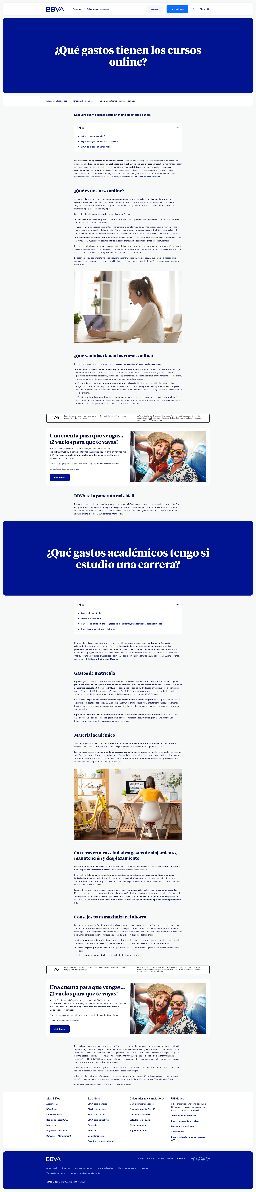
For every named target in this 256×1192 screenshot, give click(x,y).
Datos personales (83, 1168)
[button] (154, 9)
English (160, 1158)
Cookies (66, 1168)
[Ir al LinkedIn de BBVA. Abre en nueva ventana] (203, 1158)
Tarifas (144, 1168)
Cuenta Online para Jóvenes (146, 177)
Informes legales (105, 1168)
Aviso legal (51, 1168)
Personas (77, 9)
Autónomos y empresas (98, 9)
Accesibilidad (177, 1131)
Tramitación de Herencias (183, 1115)
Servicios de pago (127, 1168)
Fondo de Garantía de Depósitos (166, 416)
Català (150, 1158)
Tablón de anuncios (55, 1173)
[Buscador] (194, 9)
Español (140, 1158)
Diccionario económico (182, 1126)
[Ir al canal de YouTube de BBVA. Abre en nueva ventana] (208, 1158)
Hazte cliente (177, 9)
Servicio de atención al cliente (85, 1173)
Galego (170, 1158)
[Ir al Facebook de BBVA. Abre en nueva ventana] (193, 1158)
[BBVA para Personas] (55, 9)
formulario (195, 1110)
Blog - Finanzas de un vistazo (185, 1121)
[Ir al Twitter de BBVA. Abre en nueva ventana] (198, 1158)
